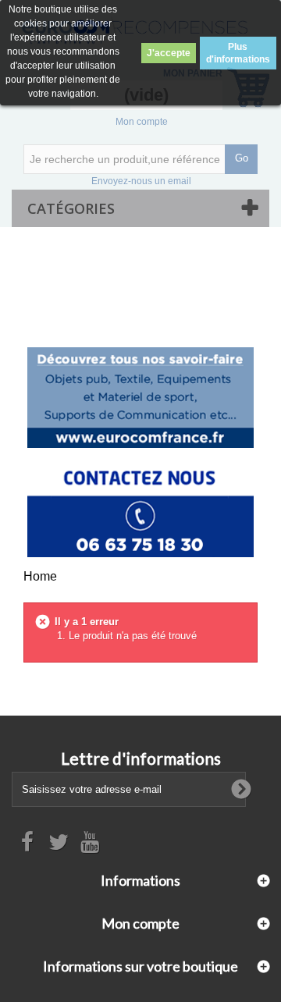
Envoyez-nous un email (141, 181)
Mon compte (142, 121)
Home (40, 576)
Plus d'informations (238, 53)
